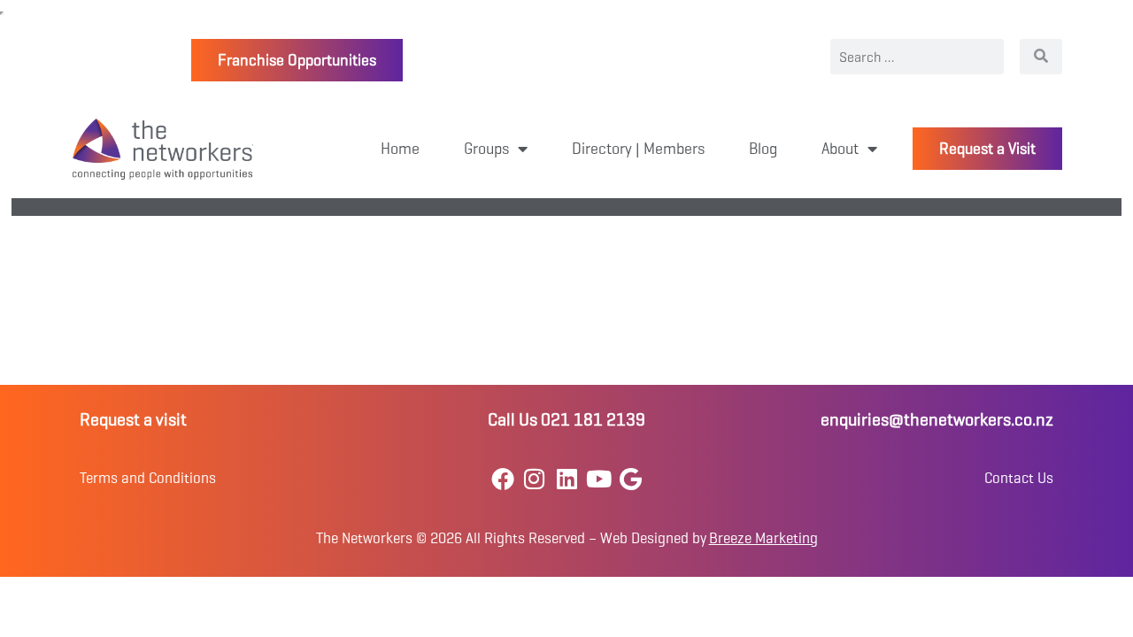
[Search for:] (917, 56)
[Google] (630, 478)
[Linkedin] (566, 478)
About (840, 148)
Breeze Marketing (763, 538)
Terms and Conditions (148, 478)
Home (400, 148)
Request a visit (133, 420)
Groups (486, 148)
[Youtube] (599, 478)
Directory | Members (638, 148)
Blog (763, 148)
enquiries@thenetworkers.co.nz (937, 420)
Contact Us (1018, 478)
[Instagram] (534, 478)
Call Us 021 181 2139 (566, 420)
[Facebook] (502, 478)
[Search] (1041, 56)
